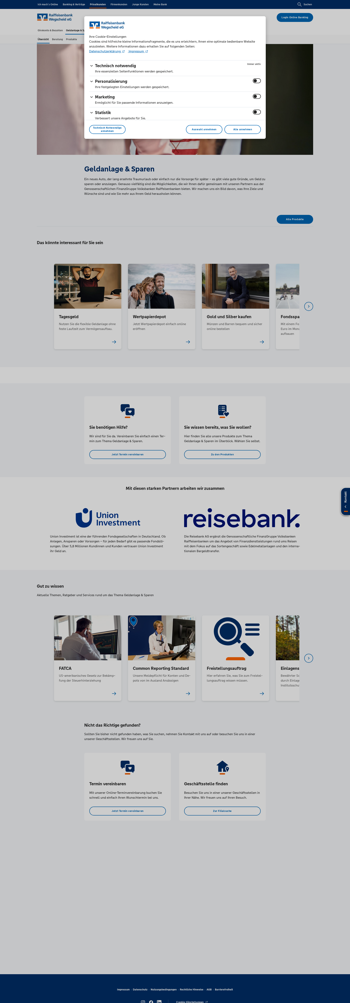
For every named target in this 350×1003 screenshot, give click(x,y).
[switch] (257, 80)
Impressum (136, 51)
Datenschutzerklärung (105, 51)
